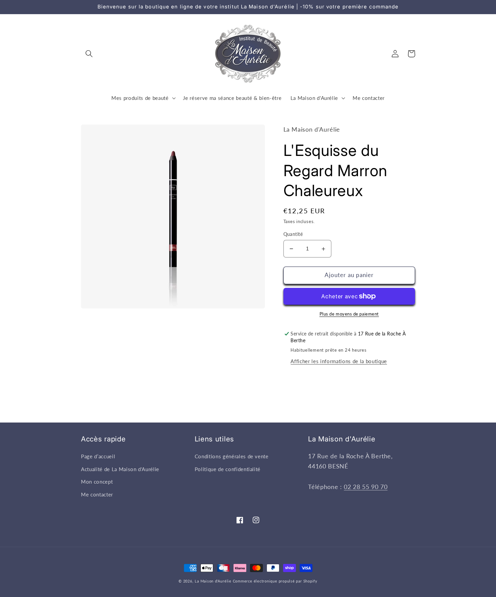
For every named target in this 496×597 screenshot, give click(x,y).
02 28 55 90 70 (365, 486)
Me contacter (97, 494)
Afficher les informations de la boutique (339, 361)
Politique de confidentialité (227, 469)
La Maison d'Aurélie (213, 581)
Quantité (293, 234)
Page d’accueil (98, 456)
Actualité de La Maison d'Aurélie (120, 469)
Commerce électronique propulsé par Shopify (275, 581)
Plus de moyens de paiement (349, 314)
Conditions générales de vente (232, 456)
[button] (89, 54)
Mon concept (97, 482)
